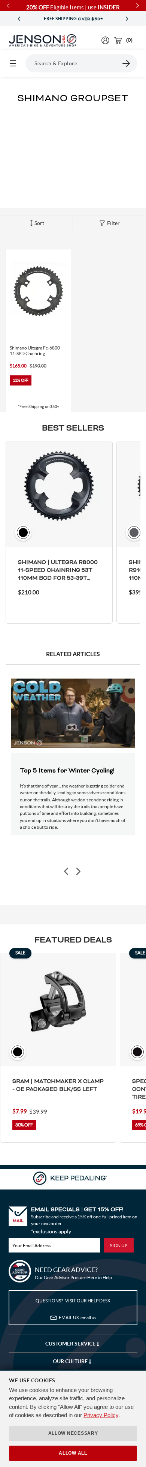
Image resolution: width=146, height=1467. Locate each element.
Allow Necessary (73, 1433)
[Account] (105, 40)
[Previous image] (66, 871)
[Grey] (13, 328)
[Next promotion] (127, 19)
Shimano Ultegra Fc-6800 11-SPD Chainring (35, 350)
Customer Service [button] (71, 1344)
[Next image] (77, 871)
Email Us (77, 1317)
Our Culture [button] (71, 1361)
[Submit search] (126, 63)
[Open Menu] (12, 63)
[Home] (42, 40)
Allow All (73, 1453)
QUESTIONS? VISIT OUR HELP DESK (73, 1300)
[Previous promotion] (19, 19)
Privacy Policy (100, 1415)
